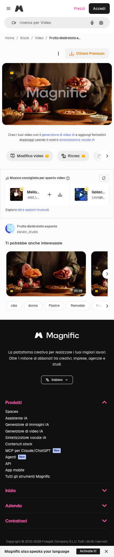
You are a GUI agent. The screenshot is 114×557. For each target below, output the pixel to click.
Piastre (54, 306)
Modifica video (26, 157)
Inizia (10, 490)
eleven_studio (27, 232)
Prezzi (79, 8)
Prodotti (13, 402)
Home (9, 38)
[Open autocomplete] (12, 23)
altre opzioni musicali (33, 210)
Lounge (97, 197)
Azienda (13, 505)
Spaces (11, 411)
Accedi (99, 8)
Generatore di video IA (24, 431)
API (8, 463)
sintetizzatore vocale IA (77, 140)
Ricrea (70, 157)
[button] (57, 380)
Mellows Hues (33, 192)
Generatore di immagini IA (27, 424)
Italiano (57, 380)
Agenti (15, 457)
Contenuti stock (18, 444)
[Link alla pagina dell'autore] (10, 229)
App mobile (14, 470)
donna (33, 306)
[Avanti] (107, 156)
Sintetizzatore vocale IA (25, 437)
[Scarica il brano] (60, 194)
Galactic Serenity (98, 192)
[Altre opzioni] (58, 53)
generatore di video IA (58, 135)
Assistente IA (16, 418)
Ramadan (78, 306)
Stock (24, 38)
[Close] (106, 551)
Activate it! (88, 551)
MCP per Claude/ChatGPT (32, 450)
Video (39, 38)
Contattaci (16, 520)
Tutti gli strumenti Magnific (27, 476)
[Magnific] (57, 336)
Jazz (30, 197)
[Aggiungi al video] (49, 194)
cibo (14, 306)
